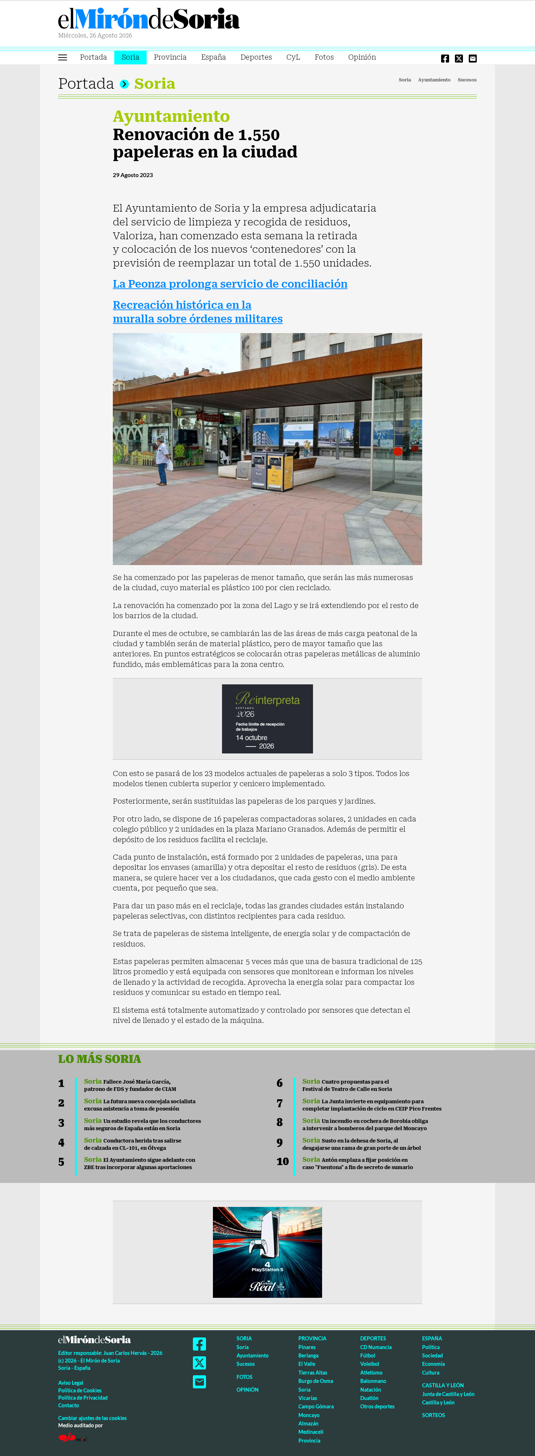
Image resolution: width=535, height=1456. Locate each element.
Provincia (170, 57)
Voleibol (369, 1364)
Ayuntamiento (434, 80)
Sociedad (432, 1355)
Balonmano (373, 1381)
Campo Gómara (316, 1406)
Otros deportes (377, 1406)
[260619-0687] (267, 718)
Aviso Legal (70, 1383)
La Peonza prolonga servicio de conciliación (230, 284)
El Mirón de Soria (149, 20)
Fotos (324, 57)
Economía (433, 1364)
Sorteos (433, 1415)
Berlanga (308, 1355)
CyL (293, 57)
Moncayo (309, 1415)
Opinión (362, 57)
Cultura (430, 1372)
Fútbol (367, 1355)
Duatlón (369, 1398)
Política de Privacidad (83, 1398)
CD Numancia (376, 1347)
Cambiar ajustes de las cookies (92, 1418)
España (213, 57)
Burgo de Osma (315, 1381)
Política (431, 1347)
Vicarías (307, 1398)
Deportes (256, 57)
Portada (93, 57)
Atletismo (371, 1372)
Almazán (308, 1423)
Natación (370, 1390)
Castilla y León (443, 1385)
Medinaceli (311, 1432)
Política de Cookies (80, 1390)
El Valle (306, 1364)
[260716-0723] (267, 1251)
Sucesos (467, 80)
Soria (130, 57)
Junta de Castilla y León (448, 1394)
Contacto (68, 1405)
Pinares (307, 1347)
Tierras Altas (312, 1372)
